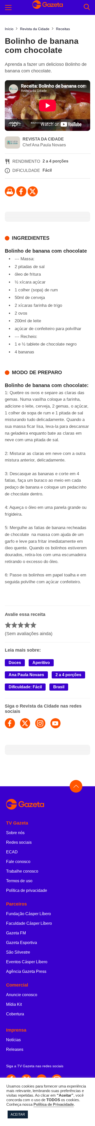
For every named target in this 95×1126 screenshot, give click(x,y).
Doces (15, 662)
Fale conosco (18, 861)
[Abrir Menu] (8, 7)
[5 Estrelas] (33, 625)
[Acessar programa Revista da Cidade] (12, 143)
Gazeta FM (16, 933)
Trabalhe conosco (22, 871)
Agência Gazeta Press (26, 971)
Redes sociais (19, 842)
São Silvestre (18, 952)
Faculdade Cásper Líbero (29, 923)
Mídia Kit (14, 1004)
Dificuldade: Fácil (25, 687)
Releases (14, 1049)
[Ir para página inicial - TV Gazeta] (47, 804)
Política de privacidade (26, 890)
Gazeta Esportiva (21, 942)
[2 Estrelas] (14, 625)
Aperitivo (41, 662)
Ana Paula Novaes (26, 675)
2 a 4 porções (68, 675)
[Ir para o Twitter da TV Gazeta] (33, 191)
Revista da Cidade (43, 139)
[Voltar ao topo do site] (76, 786)
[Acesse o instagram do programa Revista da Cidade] (40, 723)
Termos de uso (19, 881)
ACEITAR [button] (18, 1114)
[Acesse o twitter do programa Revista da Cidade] (25, 723)
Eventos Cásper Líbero (26, 962)
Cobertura (15, 1014)
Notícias (13, 1040)
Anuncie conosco (21, 995)
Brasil (58, 687)
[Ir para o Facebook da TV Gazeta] (21, 191)
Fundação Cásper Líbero (28, 914)
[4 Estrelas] (27, 625)
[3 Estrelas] (20, 625)
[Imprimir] (10, 191)
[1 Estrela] (8, 625)
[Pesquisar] (87, 7)
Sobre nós (15, 833)
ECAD (12, 852)
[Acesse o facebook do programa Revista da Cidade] (10, 723)
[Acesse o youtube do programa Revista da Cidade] (55, 723)
